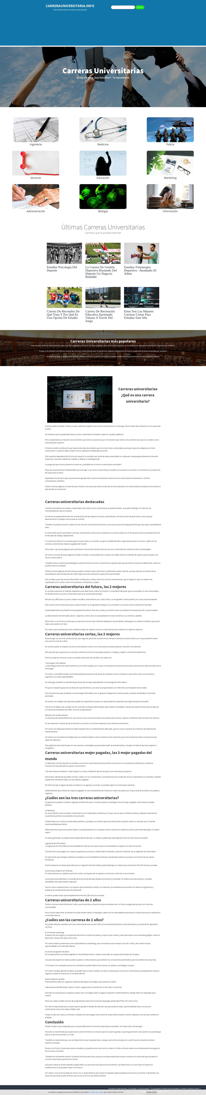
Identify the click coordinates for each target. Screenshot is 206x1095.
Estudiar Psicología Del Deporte (62, 269)
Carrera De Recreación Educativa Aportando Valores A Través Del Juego (100, 316)
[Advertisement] (103, 31)
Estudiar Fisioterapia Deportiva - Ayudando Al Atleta (140, 270)
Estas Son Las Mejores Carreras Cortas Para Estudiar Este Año (139, 314)
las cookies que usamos (96, 1092)
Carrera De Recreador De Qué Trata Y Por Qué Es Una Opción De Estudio (63, 314)
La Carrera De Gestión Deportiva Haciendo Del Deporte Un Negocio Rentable (101, 272)
